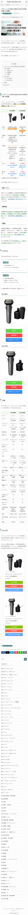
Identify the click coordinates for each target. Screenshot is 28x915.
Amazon (14, 330)
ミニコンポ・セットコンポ (9, 780)
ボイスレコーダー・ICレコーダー (11, 765)
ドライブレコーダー (7, 735)
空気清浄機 (5, 850)
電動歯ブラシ (6, 868)
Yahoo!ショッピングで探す (14, 590)
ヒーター (5, 744)
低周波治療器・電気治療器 (9, 795)
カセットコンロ (6, 698)
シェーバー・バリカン (7, 13)
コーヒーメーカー (7, 711)
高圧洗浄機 (5, 898)
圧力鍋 (4, 810)
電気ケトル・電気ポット (8, 877)
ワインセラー (6, 792)
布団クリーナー (6, 817)
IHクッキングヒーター (8, 668)
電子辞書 (5, 874)
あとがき (6, 85)
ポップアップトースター (8, 774)
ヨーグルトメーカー (7, 783)
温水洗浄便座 (6, 835)
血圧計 (4, 862)
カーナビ (5, 692)
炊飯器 (4, 844)
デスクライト (6, 726)
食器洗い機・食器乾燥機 (8, 895)
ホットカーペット (7, 768)
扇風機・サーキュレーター (9, 823)
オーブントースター (7, 689)
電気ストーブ (6, 880)
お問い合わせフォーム (20, 908)
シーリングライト (7, 714)
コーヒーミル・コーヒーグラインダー (12, 708)
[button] (3, 652)
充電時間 (9, 72)
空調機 (4, 853)
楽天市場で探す (14, 586)
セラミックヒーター (7, 723)
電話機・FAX (6, 889)
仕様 (5, 82)
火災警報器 (5, 841)
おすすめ (6, 76)
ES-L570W (9, 80)
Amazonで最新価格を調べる (22, 166)
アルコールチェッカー (8, 680)
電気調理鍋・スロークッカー (10, 886)
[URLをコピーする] (25, 652)
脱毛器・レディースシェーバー (10, 859)
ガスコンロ (5, 695)
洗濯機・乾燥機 (6, 826)
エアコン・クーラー (7, 683)
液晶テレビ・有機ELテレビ (9, 832)
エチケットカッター (7, 686)
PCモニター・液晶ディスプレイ (10, 674)
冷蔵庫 (4, 807)
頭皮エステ (5, 892)
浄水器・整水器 (6, 829)
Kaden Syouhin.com (14, 2)
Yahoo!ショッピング (14, 339)
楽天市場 (14, 335)
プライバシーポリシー (11, 908)
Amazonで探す (14, 582)
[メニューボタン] (2, 2)
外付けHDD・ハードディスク (10, 813)
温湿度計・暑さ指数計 (8, 838)
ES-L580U (9, 78)
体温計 (4, 801)
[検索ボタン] (26, 2)
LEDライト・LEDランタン (9, 671)
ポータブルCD (6, 759)
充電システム (10, 70)
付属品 (8, 74)
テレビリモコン (6, 729)
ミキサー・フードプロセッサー (10, 777)
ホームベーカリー (7, 762)
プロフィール (14, 910)
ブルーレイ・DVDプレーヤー (10, 750)
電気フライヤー (6, 883)
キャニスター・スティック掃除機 (11, 702)
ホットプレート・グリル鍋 (9, 771)
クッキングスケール (7, 705)
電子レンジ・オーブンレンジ (10, 871)
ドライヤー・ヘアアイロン (9, 738)
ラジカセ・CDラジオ (8, 789)
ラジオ (4, 786)
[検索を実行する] (25, 659)
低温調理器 (5, 798)
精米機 (4, 856)
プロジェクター (6, 756)
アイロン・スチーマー (8, 677)
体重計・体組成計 (7, 804)
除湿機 (4, 865)
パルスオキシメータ (7, 741)
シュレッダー (6, 720)
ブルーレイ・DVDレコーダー (10, 753)
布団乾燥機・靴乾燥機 (8, 820)
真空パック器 (6, 847)
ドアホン (5, 732)
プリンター (5, 747)
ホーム (5, 908)
